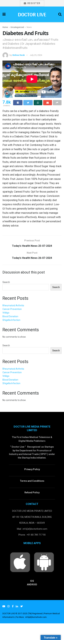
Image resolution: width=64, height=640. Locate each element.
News (29, 27)
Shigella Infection (11, 320)
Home (5, 27)
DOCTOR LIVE (32, 14)
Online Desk (18, 55)
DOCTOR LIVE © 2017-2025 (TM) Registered (22, 613)
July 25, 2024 (36, 55)
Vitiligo (5, 312)
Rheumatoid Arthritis (13, 305)
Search (6, 282)
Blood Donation (10, 316)
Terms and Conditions (32, 481)
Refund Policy (32, 492)
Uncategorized (17, 27)
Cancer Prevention (12, 309)
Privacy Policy (32, 469)
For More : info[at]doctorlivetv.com (31, 617)
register (33, 3)
